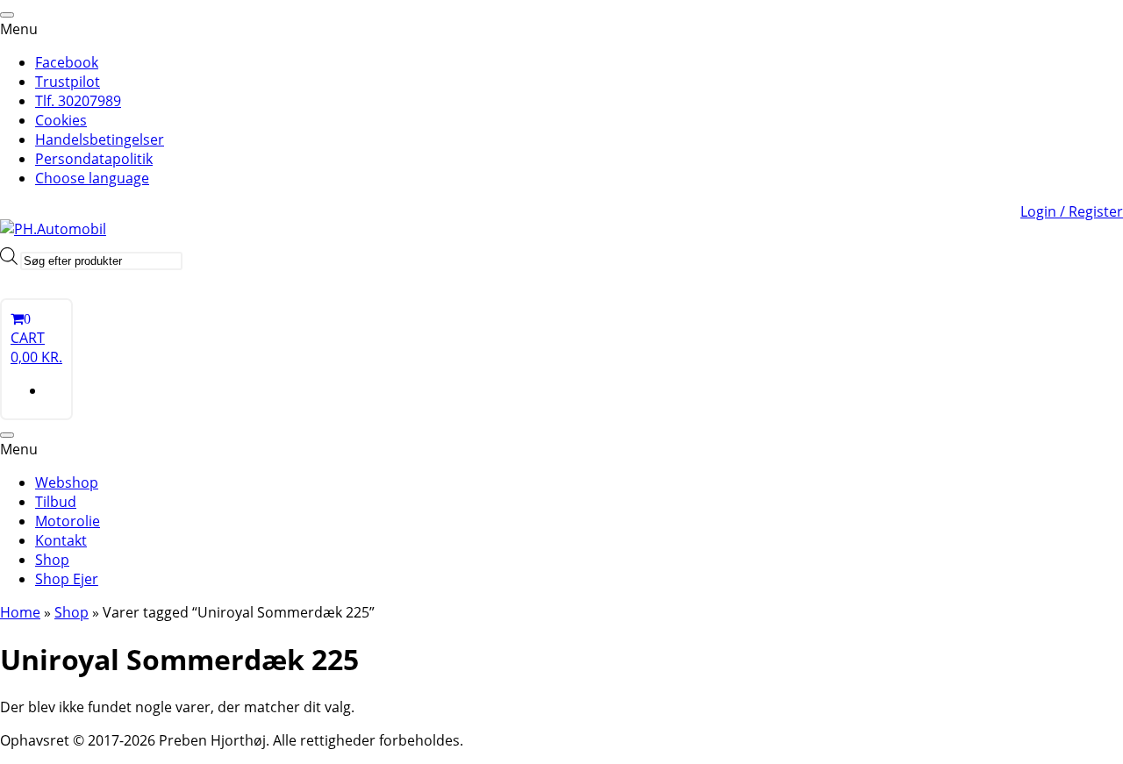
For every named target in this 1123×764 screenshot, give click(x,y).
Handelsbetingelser (99, 139)
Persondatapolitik (94, 158)
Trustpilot (67, 81)
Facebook (66, 62)
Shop (52, 559)
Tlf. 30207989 (78, 101)
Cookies (61, 120)
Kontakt (61, 540)
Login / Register (1071, 211)
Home (20, 612)
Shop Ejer (66, 579)
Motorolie (67, 521)
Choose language (92, 178)
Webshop (66, 482)
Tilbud (55, 501)
